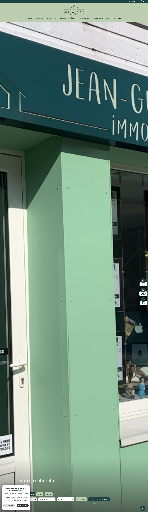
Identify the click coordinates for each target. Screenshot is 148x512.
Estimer (48, 494)
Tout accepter (22, 505)
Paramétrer (9, 505)
